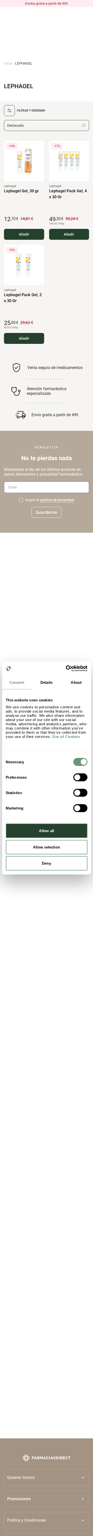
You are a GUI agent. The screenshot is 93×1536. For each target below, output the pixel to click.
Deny (46, 863)
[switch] (80, 777)
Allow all (46, 831)
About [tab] (76, 682)
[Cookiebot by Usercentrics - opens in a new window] (66, 668)
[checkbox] (21, 500)
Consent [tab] (16, 682)
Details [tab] (46, 682)
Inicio (8, 63)
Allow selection (46, 847)
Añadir (24, 234)
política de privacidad (57, 500)
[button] (46, 1499)
